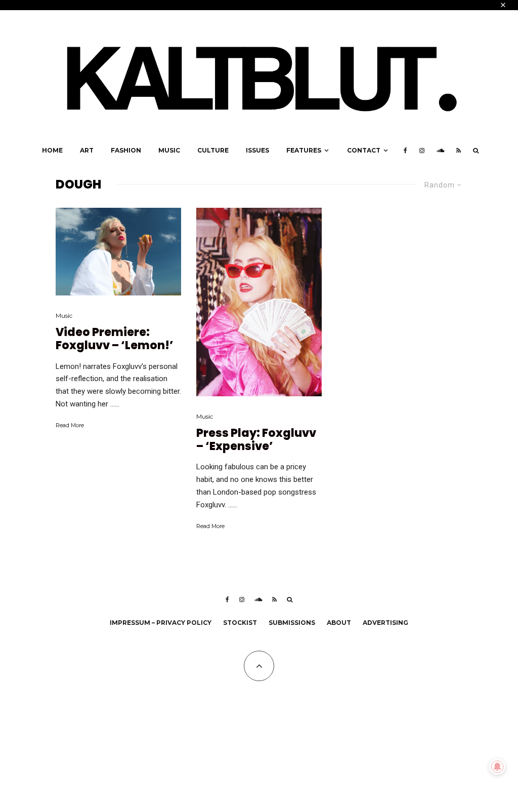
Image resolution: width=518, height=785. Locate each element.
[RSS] (458, 150)
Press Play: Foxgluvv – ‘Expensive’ (256, 440)
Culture (213, 150)
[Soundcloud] (440, 150)
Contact (363, 150)
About (339, 622)
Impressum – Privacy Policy (160, 622)
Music (169, 150)
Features (303, 150)
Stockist (240, 622)
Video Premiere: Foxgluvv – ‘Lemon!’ (115, 339)
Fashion (126, 150)
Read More (70, 425)
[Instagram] (421, 150)
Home (52, 150)
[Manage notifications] (497, 767)
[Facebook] (405, 150)
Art (87, 150)
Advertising (385, 622)
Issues (257, 150)
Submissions (292, 622)
